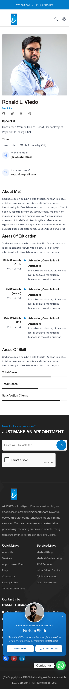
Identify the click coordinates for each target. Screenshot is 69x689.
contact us (8, 576)
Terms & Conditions (13, 588)
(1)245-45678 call (21, 157)
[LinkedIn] (22, 658)
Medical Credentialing (49, 558)
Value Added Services (49, 570)
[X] (14, 658)
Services (7, 558)
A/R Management (47, 576)
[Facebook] (6, 658)
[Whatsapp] (61, 665)
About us (7, 552)
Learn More (20, 648)
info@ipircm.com (44, 4)
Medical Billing (45, 552)
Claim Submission (47, 582)
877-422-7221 (23, 4)
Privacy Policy (10, 582)
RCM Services (44, 564)
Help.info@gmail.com (23, 174)
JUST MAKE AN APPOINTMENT (33, 431)
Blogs (5, 570)
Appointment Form (13, 564)
